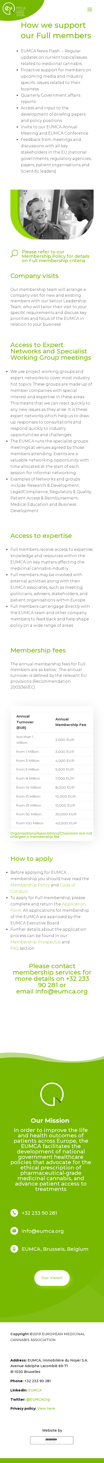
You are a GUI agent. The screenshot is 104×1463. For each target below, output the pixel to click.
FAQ (14, 948)
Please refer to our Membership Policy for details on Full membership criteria (55, 256)
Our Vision (52, 1278)
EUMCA (35, 1390)
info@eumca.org (61, 991)
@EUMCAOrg (38, 1399)
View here (46, 1408)
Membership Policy (30, 885)
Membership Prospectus (36, 942)
